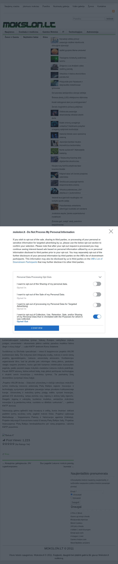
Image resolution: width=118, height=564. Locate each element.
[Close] (112, 232)
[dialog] (59, 282)
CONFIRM (37, 328)
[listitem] (59, 277)
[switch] (97, 284)
